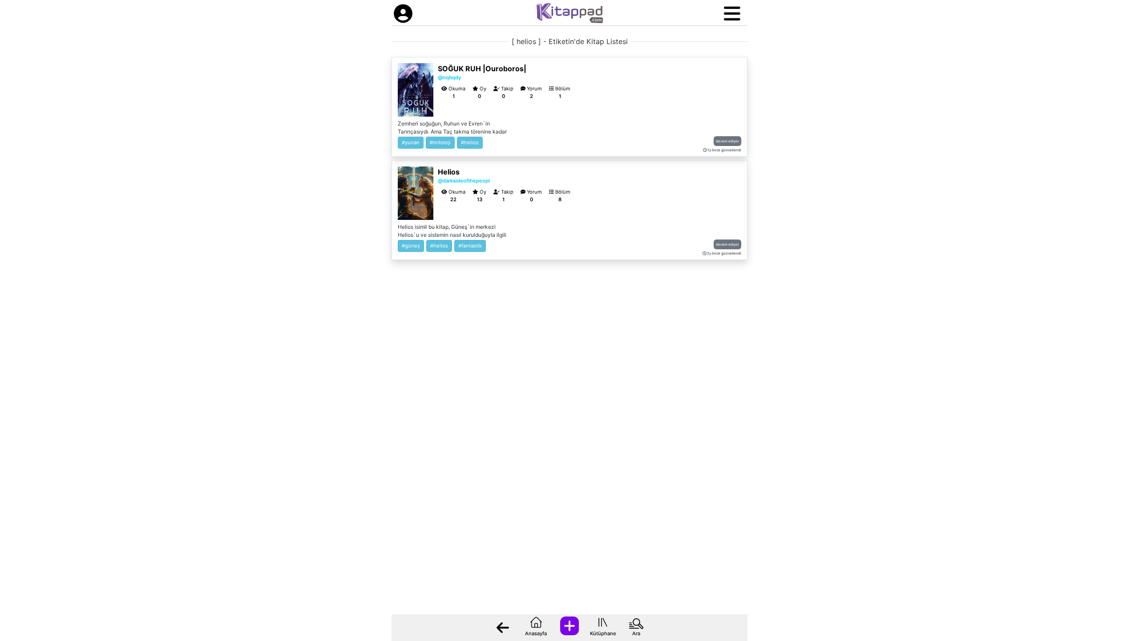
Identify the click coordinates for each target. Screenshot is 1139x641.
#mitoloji (440, 142)
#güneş (411, 246)
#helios (470, 142)
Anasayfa (536, 633)
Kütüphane (603, 633)
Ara (636, 633)
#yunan (411, 142)
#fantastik (470, 246)
